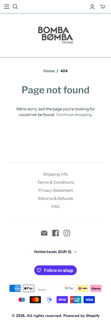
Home (49, 71)
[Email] (44, 233)
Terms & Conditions (55, 182)
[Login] (92, 7)
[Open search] (15, 6)
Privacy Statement (55, 190)
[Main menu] (6, 6)
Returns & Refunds (55, 198)
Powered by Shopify (81, 315)
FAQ (55, 206)
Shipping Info (55, 174)
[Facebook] (55, 233)
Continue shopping (74, 114)
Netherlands (52, 251)
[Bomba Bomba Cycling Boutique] (55, 34)
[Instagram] (67, 233)
